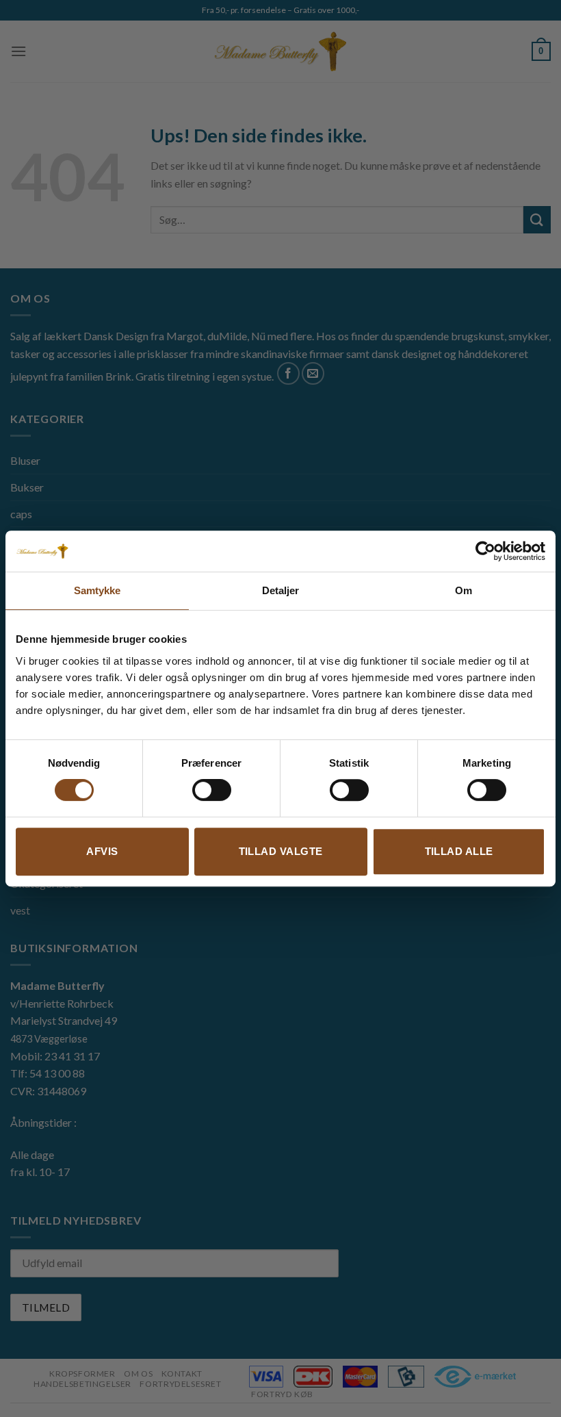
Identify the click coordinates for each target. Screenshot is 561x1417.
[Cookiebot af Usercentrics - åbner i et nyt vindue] (485, 551)
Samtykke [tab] (97, 590)
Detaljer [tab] (281, 590)
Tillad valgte (281, 851)
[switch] (211, 790)
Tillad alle (459, 851)
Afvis (102, 851)
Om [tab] (463, 590)
